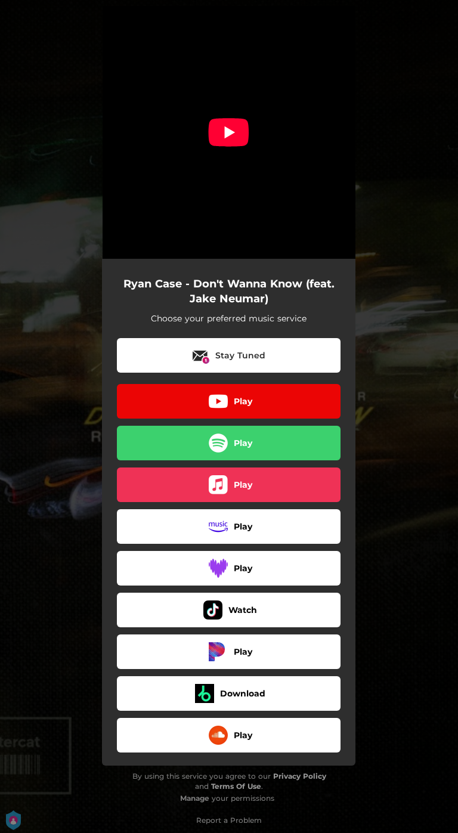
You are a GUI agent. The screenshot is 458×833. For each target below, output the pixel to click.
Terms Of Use (236, 786)
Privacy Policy (299, 776)
